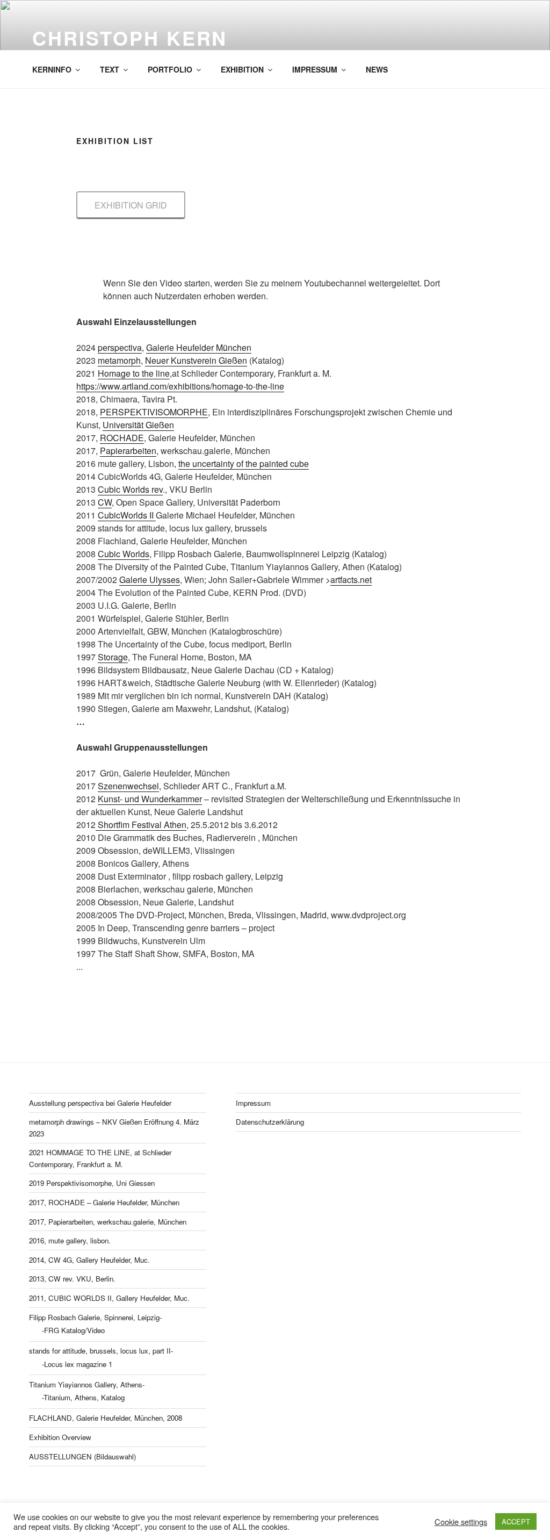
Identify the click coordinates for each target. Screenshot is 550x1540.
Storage (113, 657)
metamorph (119, 360)
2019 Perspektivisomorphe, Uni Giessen (92, 1183)
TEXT (109, 69)
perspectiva (120, 347)
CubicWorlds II (127, 515)
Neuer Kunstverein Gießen (196, 360)
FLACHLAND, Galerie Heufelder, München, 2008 (105, 1418)
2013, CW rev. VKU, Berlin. (72, 1278)
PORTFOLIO (170, 69)
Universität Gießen (138, 425)
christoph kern (129, 38)
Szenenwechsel (128, 786)
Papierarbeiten (128, 450)
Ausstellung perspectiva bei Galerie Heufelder (100, 1103)
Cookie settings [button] (461, 1522)
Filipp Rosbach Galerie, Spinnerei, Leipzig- (95, 1317)
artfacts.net (351, 579)
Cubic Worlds (123, 554)
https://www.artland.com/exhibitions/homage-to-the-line (180, 386)
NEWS (377, 69)
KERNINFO (51, 69)
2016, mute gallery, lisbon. (70, 1240)
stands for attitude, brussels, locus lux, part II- (101, 1350)
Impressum (253, 1103)
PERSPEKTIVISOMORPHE (154, 412)
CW (105, 502)
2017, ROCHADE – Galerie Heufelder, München (104, 1202)
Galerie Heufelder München (198, 347)
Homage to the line (134, 373)
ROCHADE (122, 437)
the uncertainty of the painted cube (243, 463)
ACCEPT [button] (516, 1521)
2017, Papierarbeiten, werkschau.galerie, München (107, 1222)
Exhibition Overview (60, 1437)
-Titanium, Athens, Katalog (83, 1397)
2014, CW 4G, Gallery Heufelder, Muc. (89, 1260)
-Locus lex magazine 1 (77, 1364)
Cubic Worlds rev (130, 489)
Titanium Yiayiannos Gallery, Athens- (86, 1384)
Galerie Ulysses (149, 579)
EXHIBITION (242, 69)
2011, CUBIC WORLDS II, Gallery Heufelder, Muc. (109, 1298)
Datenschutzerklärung (270, 1122)
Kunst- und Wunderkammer (150, 799)
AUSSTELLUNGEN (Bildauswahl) (82, 1456)
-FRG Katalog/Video (73, 1330)
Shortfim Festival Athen (141, 824)
